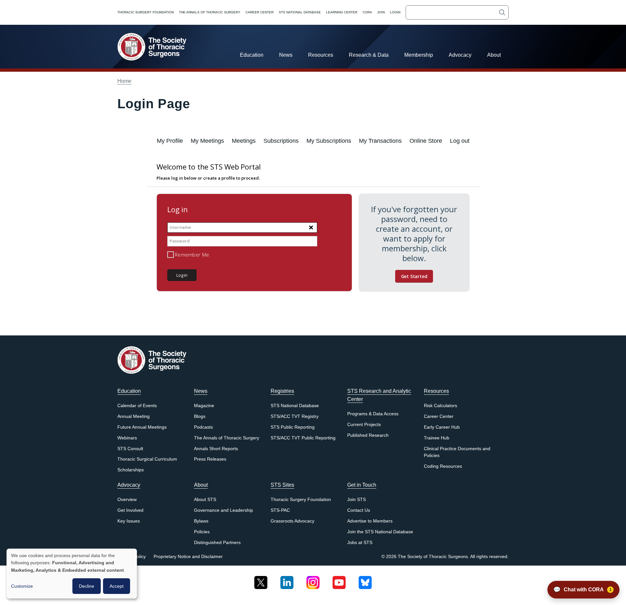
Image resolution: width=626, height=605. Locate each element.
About (494, 55)
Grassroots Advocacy (292, 521)
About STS (205, 499)
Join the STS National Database (380, 531)
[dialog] (72, 573)
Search (502, 12)
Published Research (368, 435)
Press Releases (210, 459)
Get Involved (130, 510)
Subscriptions (281, 141)
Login (395, 12)
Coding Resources (443, 466)
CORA (367, 12)
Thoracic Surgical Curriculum (147, 459)
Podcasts (203, 427)
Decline (86, 586)
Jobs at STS (359, 542)
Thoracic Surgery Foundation (145, 12)
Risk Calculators (440, 405)
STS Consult (130, 448)
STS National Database (300, 12)
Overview (127, 499)
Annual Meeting (133, 416)
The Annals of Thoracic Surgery (209, 12)
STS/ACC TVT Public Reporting (303, 437)
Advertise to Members (370, 521)
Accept (117, 586)
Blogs (199, 416)
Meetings (244, 141)
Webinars (127, 437)
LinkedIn (286, 580)
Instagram (313, 580)
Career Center (260, 12)
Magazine (204, 405)
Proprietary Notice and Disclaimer (188, 556)
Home (124, 81)
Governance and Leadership (223, 510)
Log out (460, 141)
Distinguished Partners (217, 542)
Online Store (426, 141)
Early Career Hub (442, 427)
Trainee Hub (436, 437)
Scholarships (130, 469)
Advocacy (460, 55)
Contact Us (358, 510)
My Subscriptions (328, 141)
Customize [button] (22, 586)
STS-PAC (280, 510)
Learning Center (341, 12)
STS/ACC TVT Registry (295, 416)
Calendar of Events (137, 405)
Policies (202, 531)
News (285, 55)
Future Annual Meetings (142, 427)
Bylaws (201, 521)
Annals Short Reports (216, 448)
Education (251, 55)
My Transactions (380, 141)
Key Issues (128, 521)
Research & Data (369, 55)
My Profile (170, 141)
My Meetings (207, 141)
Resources (320, 55)
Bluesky (365, 580)
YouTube (339, 580)
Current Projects (364, 424)
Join (381, 12)
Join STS (356, 499)
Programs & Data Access (372, 413)
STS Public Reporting (293, 427)
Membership (418, 55)
